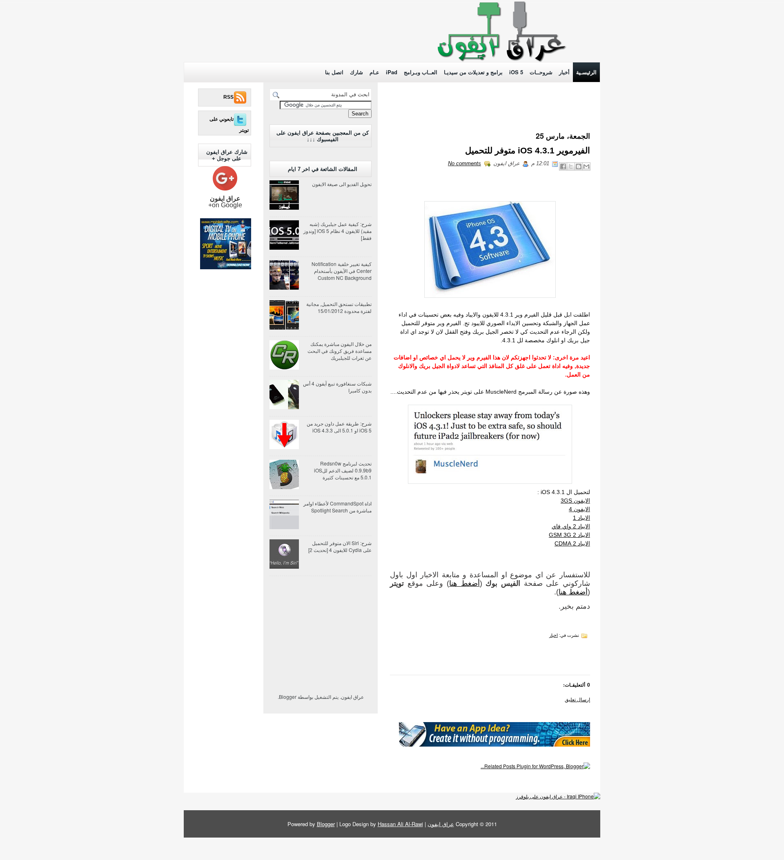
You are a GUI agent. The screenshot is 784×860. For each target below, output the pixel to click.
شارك (356, 72)
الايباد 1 (581, 517)
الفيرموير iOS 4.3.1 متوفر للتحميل (527, 150)
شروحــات (541, 72)
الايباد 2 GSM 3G (569, 535)
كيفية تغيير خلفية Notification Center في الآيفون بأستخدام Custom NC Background (342, 270)
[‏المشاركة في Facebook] (563, 166)
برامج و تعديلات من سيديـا (473, 72)
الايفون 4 (579, 509)
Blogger (287, 696)
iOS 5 (516, 72)
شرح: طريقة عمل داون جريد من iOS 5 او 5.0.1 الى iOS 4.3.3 (339, 427)
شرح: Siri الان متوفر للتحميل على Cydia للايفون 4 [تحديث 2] (340, 546)
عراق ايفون (441, 824)
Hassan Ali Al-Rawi (400, 824)
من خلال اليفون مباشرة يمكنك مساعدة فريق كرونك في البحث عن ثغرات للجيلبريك (339, 350)
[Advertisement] (255, 34)
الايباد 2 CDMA (572, 543)
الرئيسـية (586, 72)
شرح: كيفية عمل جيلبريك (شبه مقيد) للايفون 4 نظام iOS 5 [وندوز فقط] (337, 230)
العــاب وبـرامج (420, 72)
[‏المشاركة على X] (571, 166)
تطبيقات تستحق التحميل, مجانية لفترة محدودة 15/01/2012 (339, 307)
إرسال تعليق (577, 699)
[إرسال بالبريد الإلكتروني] (586, 166)
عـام (374, 72)
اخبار (553, 635)
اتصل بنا (334, 72)
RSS (228, 97)
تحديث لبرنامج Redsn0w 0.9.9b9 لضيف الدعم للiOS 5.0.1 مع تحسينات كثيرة (343, 470)
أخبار (564, 72)
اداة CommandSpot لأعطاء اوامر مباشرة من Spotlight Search (337, 507)
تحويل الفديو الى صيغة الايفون (342, 183)
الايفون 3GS (575, 500)
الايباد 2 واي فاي (571, 526)
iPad (391, 72)
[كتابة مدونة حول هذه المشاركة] (579, 166)
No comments (464, 163)
